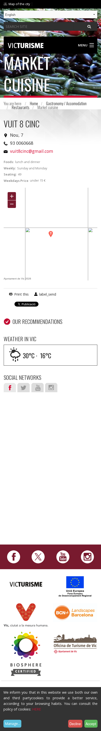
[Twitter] (38, 556)
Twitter (23, 387)
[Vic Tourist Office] (75, 643)
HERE (36, 709)
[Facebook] (13, 556)
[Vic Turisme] (26, 44)
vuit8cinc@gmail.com (31, 151)
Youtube (37, 387)
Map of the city (19, 4)
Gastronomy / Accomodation (66, 103)
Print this (21, 294)
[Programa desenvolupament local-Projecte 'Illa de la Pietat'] (75, 586)
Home (34, 103)
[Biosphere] (26, 653)
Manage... (12, 723)
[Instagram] (87, 556)
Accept (91, 723)
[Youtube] (62, 556)
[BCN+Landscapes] (75, 612)
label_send (47, 294)
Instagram (51, 387)
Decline (75, 723)
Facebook (10, 387)
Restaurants (20, 107)
